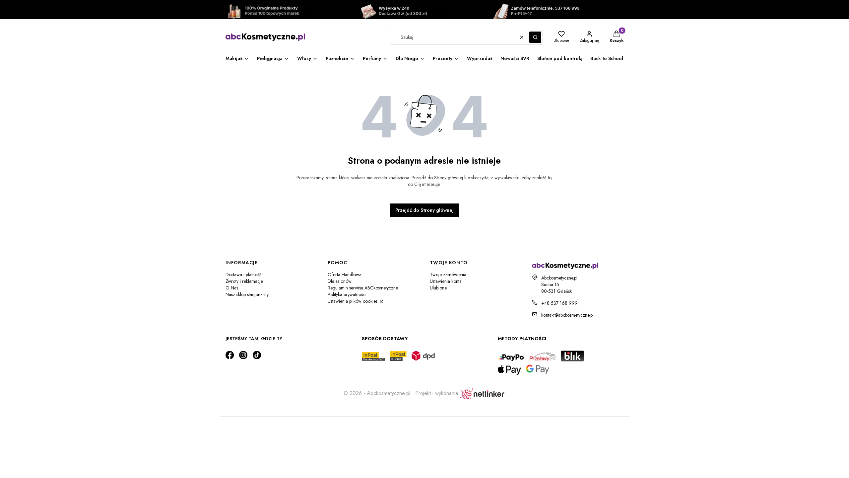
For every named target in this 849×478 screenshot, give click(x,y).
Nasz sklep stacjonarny (247, 294)
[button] (535, 37)
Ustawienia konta (446, 281)
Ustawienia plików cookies (353, 301)
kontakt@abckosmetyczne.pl (567, 315)
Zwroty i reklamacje (244, 281)
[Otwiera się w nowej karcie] (230, 355)
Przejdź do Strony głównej (424, 210)
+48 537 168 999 (559, 303)
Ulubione (438, 287)
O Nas (232, 287)
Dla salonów (340, 281)
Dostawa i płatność (244, 274)
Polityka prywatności (347, 294)
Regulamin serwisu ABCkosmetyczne (363, 287)
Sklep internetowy (422, 425)
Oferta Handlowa (344, 274)
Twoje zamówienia (448, 274)
